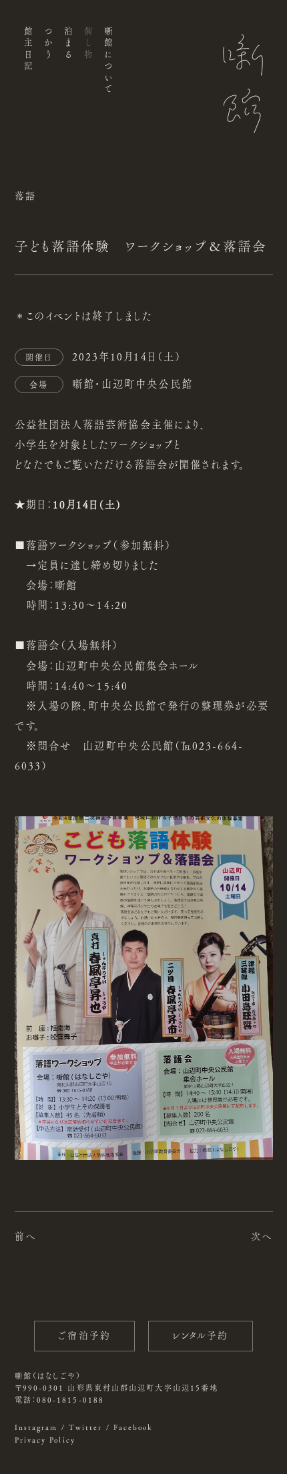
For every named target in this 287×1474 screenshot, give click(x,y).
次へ (261, 1236)
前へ (25, 1236)
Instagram (36, 1427)
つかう (47, 44)
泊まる (67, 44)
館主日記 (27, 50)
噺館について (108, 61)
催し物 (88, 44)
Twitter (86, 1427)
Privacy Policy (45, 1439)
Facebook (133, 1427)
